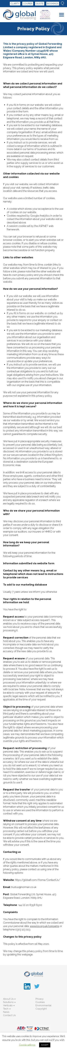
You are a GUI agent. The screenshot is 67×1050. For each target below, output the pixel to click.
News (6, 1012)
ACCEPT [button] (44, 1045)
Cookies (40, 1002)
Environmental (43, 1005)
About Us (8, 998)
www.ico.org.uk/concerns (44, 926)
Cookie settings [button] (27, 1044)
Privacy (39, 998)
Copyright (41, 1008)
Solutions (8, 1002)
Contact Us (9, 1015)
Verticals (7, 1005)
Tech (5, 1008)
